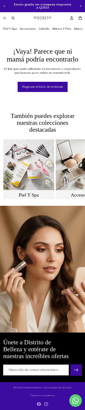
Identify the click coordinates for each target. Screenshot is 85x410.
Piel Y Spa (10, 28)
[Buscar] (13, 18)
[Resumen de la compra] (80, 18)
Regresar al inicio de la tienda (42, 86)
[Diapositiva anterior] (4, 6)
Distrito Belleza (32, 387)
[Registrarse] (76, 370)
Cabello (44, 28)
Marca (78, 28)
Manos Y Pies (62, 28)
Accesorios (28, 28)
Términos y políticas (42, 395)
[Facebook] (39, 404)
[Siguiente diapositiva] (80, 6)
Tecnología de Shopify (57, 387)
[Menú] (4, 18)
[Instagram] (46, 404)
